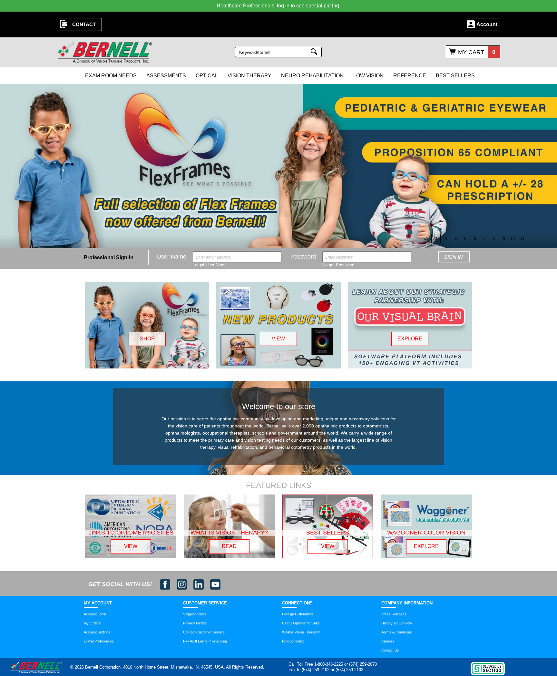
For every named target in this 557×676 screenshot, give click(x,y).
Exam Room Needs (111, 75)
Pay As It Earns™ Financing (205, 641)
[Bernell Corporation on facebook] (166, 584)
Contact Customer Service (204, 632)
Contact (84, 24)
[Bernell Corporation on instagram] (183, 584)
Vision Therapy (249, 75)
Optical (207, 75)
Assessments (166, 75)
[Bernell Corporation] (105, 51)
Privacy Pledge (195, 623)
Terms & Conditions (396, 632)
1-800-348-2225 (328, 664)
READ (229, 546)
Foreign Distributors (297, 614)
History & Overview (396, 623)
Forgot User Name (209, 264)
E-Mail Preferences (99, 641)
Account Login (95, 614)
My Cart (471, 52)
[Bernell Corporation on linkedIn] (199, 584)
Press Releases (393, 614)
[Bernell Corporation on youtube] (215, 584)
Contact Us (390, 650)
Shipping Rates (195, 614)
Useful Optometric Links (301, 623)
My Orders (92, 623)
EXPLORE (409, 338)
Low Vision (368, 75)
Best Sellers (455, 75)
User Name (171, 256)
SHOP (147, 338)
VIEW (278, 338)
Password (303, 256)
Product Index (293, 641)
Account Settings (97, 632)
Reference (409, 75)
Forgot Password (338, 264)
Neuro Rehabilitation (312, 75)
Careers (387, 641)
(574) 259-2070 (363, 664)
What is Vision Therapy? (301, 632)
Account (486, 24)
